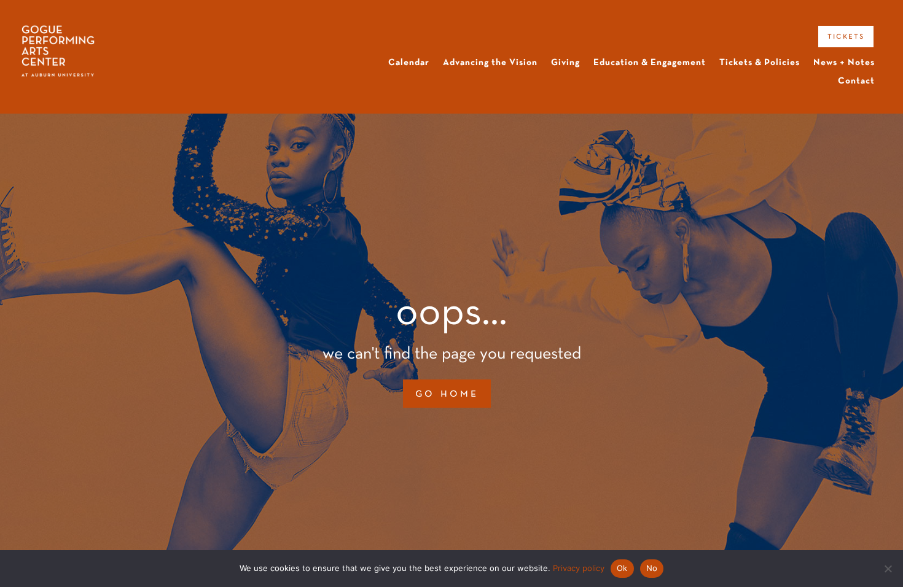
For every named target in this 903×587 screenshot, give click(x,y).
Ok (622, 568)
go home (447, 393)
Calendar (408, 62)
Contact (856, 81)
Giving (565, 62)
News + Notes (844, 62)
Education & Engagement (649, 62)
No (652, 568)
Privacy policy (578, 568)
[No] (888, 568)
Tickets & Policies (759, 62)
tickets (845, 36)
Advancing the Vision (490, 62)
